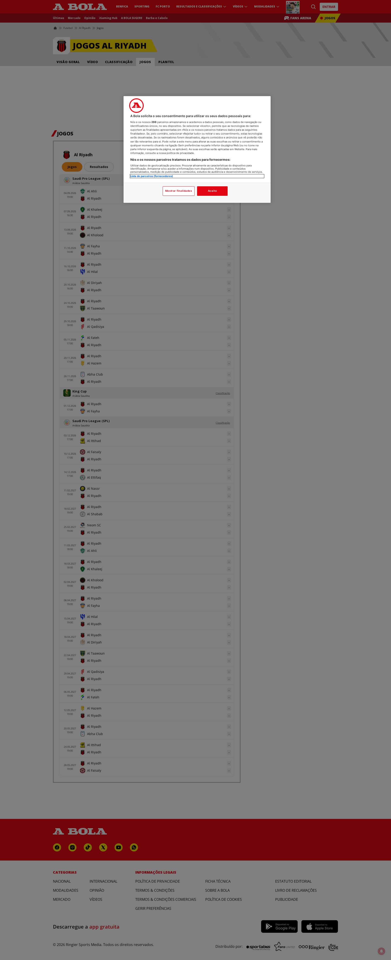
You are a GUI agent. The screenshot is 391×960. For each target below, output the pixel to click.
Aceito (212, 190)
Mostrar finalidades (178, 190)
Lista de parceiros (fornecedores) (151, 176)
